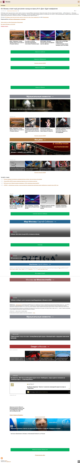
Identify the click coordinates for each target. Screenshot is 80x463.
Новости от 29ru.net (40, 87)
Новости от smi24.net (40, 51)
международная (19, 304)
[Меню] (79, 2)
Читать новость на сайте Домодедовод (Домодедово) (12, 22)
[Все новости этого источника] (18, 10)
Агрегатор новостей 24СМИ (40, 63)
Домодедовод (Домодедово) (12, 10)
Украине (17, 269)
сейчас (11, 269)
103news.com (12, 29)
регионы (39, 269)
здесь (59, 268)
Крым (41, 269)
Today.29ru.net (13, 395)
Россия (46, 269)
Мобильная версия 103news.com (40, 449)
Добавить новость (4, 26)
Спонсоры (40, 244)
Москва (43, 269)
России (13, 269)
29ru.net (11, 193)
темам (23, 269)
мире (20, 269)
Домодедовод (46, 17)
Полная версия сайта (40, 455)
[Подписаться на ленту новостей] (2, 458)
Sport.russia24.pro (13, 349)
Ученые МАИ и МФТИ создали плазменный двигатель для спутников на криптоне (20, 181)
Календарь (3, 5)
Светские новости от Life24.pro (40, 213)
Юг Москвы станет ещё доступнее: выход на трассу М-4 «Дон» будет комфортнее (22, 17)
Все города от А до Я (40, 273)
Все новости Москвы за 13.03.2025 (8, 24)
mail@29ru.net (8, 461)
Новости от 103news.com (40, 59)
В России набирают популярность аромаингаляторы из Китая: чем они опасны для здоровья (23, 179)
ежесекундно (30, 269)
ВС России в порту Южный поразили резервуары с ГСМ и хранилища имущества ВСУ (21, 183)
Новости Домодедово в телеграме (17, 19)
